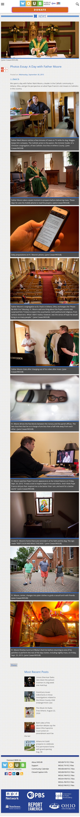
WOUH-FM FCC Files (66, 779)
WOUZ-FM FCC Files (66, 785)
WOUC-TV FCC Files (66, 765)
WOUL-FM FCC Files (66, 782)
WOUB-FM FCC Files (66, 772)
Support (35, 765)
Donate (40, 9)
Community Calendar (40, 769)
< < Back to (14, 79)
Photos (14, 665)
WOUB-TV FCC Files (66, 762)
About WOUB (37, 762)
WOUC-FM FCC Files (66, 775)
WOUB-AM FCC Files (66, 769)
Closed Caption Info (40, 772)
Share (2, 71)
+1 (2, 68)
